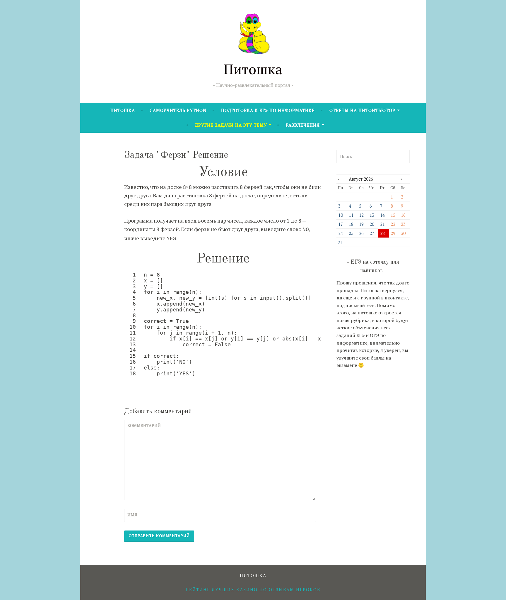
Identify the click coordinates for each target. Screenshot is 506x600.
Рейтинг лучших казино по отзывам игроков (253, 589)
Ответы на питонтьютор (362, 110)
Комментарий (141, 425)
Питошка (253, 69)
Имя (132, 514)
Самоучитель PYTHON (178, 110)
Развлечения (303, 125)
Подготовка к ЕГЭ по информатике (268, 110)
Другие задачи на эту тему (231, 125)
